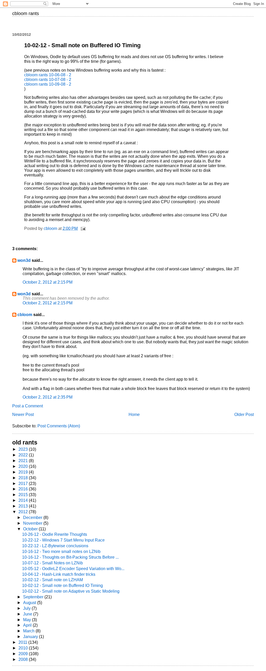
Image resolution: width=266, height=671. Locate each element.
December (33, 517)
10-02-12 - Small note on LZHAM (52, 580)
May (27, 620)
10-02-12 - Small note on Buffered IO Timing (62, 585)
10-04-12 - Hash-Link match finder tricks (58, 574)
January (31, 636)
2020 (23, 466)
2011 (23, 642)
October (31, 529)
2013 (23, 506)
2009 (23, 654)
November (33, 523)
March (29, 631)
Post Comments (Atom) (58, 426)
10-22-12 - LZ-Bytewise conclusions (55, 546)
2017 (23, 483)
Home (134, 414)
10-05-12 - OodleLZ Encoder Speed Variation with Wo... (73, 568)
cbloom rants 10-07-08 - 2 (47, 79)
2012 (23, 512)
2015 (23, 494)
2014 (23, 500)
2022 (23, 455)
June (28, 614)
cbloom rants (25, 13)
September (33, 597)
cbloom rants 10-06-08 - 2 (47, 75)
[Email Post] (83, 228)
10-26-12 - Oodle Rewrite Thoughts (54, 534)
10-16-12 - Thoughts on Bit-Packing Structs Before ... (70, 557)
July (27, 608)
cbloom (24, 314)
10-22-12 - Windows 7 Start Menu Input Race (63, 540)
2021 (23, 460)
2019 (23, 472)
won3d (24, 260)
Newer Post (23, 414)
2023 (23, 449)
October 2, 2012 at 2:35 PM (47, 397)
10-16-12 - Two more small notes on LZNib (61, 551)
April (28, 625)
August (30, 602)
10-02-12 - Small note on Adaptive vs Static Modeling (70, 591)
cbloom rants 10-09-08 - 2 (47, 84)
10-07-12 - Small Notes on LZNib (52, 563)
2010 (23, 648)
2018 (23, 478)
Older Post (244, 414)
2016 (23, 489)
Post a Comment (27, 406)
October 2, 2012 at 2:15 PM (47, 282)
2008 (23, 659)
